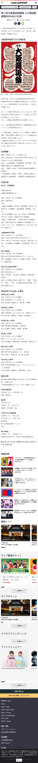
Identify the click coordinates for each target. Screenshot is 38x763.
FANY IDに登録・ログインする (19, 695)
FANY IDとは (19, 691)
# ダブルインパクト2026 (10, 7)
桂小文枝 (26, 441)
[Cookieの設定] (28, 754)
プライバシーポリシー (8, 729)
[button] (36, 2)
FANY (3, 704)
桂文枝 (32, 441)
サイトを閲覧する (18, 590)
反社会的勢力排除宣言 (8, 732)
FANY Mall (4, 718)
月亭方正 (13, 441)
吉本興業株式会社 (7, 740)
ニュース (21, 20)
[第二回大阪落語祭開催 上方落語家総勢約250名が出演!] (15, 23)
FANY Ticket (5, 707)
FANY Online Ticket (7, 710)
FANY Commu (6, 721)
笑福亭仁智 (8, 444)
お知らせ (27, 20)
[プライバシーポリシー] (7, 756)
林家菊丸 (19, 441)
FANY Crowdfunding (8, 715)
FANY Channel (6, 712)
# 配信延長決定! (25, 7)
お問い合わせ (5, 743)
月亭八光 (6, 441)
